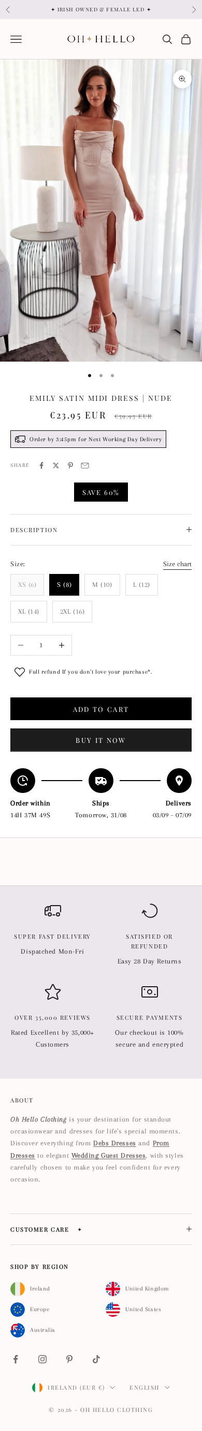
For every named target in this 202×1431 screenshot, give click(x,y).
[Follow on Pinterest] (69, 1359)
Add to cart (101, 709)
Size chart (177, 564)
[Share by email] (85, 465)
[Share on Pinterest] (70, 465)
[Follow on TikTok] (96, 1359)
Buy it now (101, 740)
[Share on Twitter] (56, 465)
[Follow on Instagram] (42, 1359)
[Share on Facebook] (41, 465)
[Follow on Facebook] (15, 1359)
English (144, 1387)
